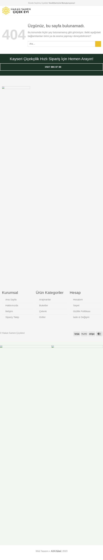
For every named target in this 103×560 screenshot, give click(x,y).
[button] (99, 10)
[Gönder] (98, 44)
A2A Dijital (56, 551)
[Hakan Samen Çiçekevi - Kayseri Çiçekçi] (16, 11)
